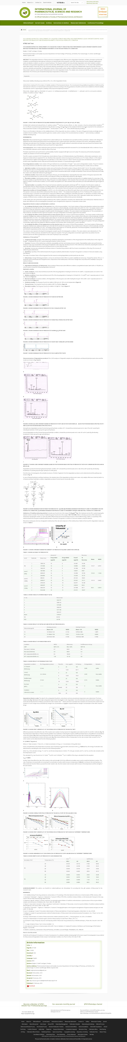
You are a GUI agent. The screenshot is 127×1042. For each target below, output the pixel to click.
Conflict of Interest (32, 1029)
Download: (30, 953)
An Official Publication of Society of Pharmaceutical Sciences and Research (58, 17)
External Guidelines (83, 1026)
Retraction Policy (83, 1029)
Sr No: (28, 945)
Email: (28, 970)
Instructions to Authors (57, 1021)
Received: (29, 973)
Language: (30, 958)
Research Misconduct (58, 1029)
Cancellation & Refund (38, 1034)
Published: (30, 983)
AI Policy (23, 1032)
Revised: (29, 975)
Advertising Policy (50, 1034)
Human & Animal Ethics (71, 1026)
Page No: (29, 948)
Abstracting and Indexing (88, 1024)
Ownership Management (62, 1024)
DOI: (28, 980)
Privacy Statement (71, 1034)
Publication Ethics (93, 1029)
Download (32, 986)
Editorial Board (37, 1021)
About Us (28, 1021)
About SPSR (51, 1024)
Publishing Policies (46, 1032)
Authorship (41, 1029)
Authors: (29, 963)
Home (24, 29)
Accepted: (30, 978)
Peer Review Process (42, 1026)
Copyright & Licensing (69, 1032)
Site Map (92, 1034)
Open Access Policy (57, 1032)
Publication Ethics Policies (33, 1032)
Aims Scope (43, 1024)
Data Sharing (103, 1029)
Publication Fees (94, 1032)
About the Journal (34, 1024)
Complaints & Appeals (71, 1029)
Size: (28, 950)
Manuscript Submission (70, 1021)
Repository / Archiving (82, 1032)
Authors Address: (32, 966)
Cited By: (29, 955)
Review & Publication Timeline (56, 1026)
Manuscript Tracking (96, 1021)
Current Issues (46, 1021)
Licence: (29, 961)
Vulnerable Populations (96, 1026)
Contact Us (81, 1021)
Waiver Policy (103, 1032)
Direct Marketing (61, 1034)
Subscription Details (83, 1034)
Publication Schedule (75, 1024)
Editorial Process (100, 1024)
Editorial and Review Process (28, 1026)
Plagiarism (48, 1029)
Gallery (87, 1021)
